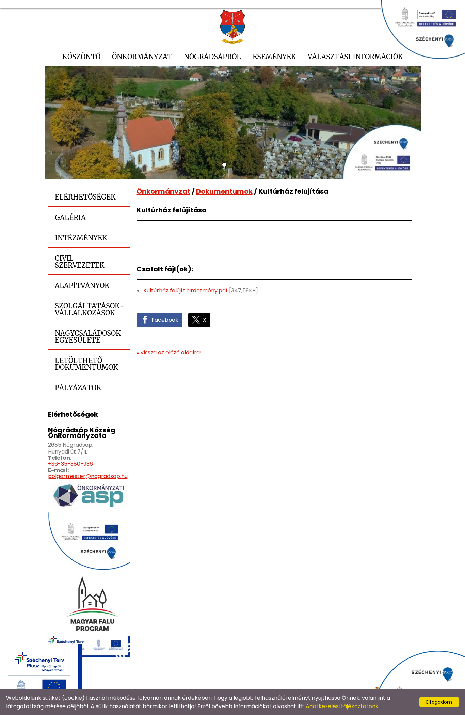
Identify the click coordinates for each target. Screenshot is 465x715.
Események (274, 56)
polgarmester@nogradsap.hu (88, 476)
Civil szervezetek (80, 261)
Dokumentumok (224, 191)
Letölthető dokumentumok (86, 363)
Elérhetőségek (85, 197)
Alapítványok (82, 285)
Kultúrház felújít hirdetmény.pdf (185, 291)
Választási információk (355, 56)
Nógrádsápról (212, 56)
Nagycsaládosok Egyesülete (88, 336)
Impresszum (327, 680)
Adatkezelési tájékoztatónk (342, 706)
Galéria (70, 217)
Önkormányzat (142, 56)
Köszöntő (81, 56)
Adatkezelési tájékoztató (216, 680)
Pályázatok (78, 387)
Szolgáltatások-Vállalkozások (89, 309)
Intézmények (81, 238)
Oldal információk (280, 680)
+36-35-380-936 (70, 464)
